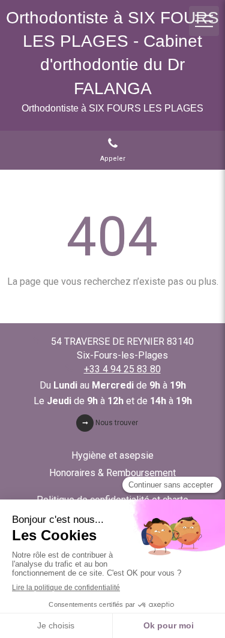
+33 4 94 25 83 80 (122, 369)
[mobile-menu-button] (204, 21)
